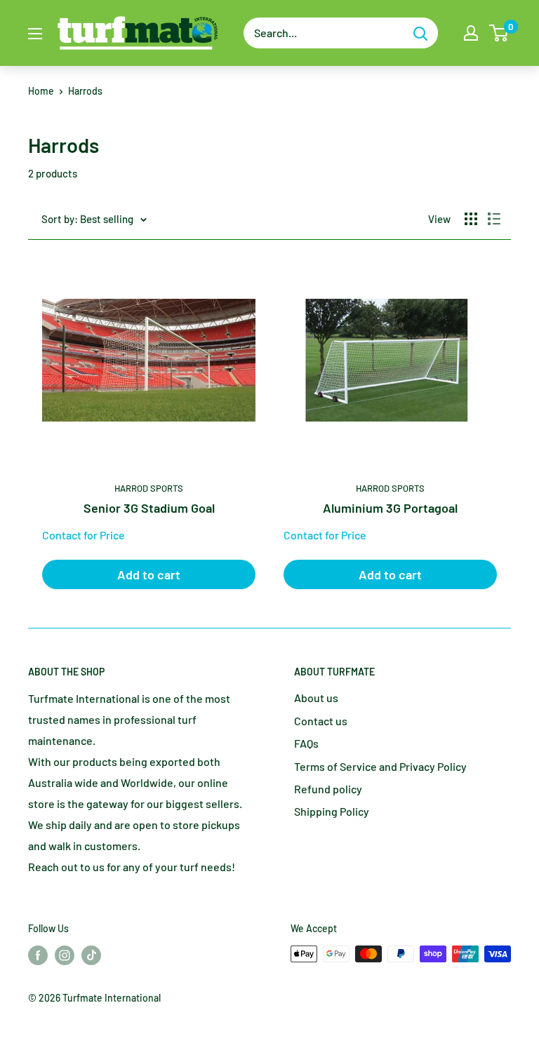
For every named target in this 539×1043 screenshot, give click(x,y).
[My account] (471, 33)
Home (41, 91)
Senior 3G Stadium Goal (149, 508)
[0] (499, 33)
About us (316, 697)
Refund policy (328, 788)
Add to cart (148, 574)
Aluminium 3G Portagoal (390, 508)
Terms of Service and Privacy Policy (380, 766)
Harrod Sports (148, 488)
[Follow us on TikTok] (91, 955)
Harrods (85, 91)
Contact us (320, 720)
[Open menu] (35, 33)
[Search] (420, 33)
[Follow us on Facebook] (38, 955)
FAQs (306, 743)
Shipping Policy (331, 811)
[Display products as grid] (471, 219)
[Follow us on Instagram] (64, 955)
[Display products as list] (494, 219)
